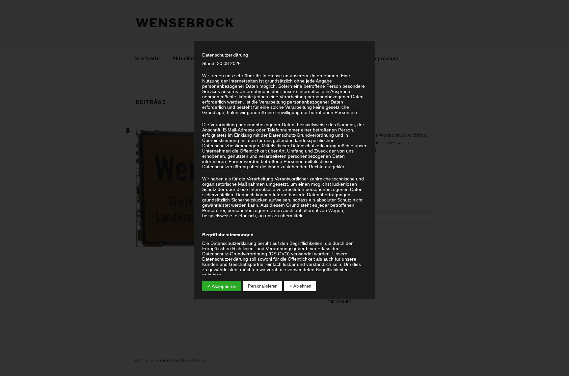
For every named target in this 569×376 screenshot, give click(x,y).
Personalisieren (262, 286)
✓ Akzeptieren (221, 286)
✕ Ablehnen (300, 286)
